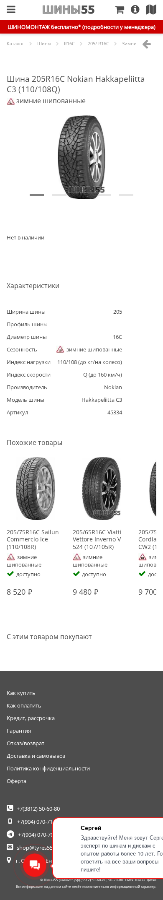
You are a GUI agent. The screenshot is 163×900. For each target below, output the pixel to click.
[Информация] (138, 10)
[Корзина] (123, 10)
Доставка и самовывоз (36, 756)
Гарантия (19, 730)
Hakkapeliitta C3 (102, 399)
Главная (69, 9)
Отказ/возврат (25, 743)
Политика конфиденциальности (48, 768)
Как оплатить (24, 705)
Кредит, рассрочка (31, 718)
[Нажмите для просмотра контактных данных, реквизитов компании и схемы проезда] (154, 10)
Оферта (16, 781)
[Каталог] (11, 10)
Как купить (21, 693)
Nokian (113, 387)
